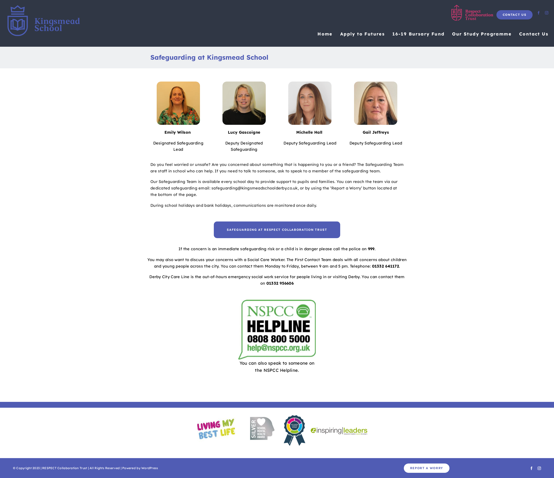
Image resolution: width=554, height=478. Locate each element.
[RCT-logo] (472, 6)
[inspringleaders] (339, 429)
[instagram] (546, 12)
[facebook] (538, 12)
